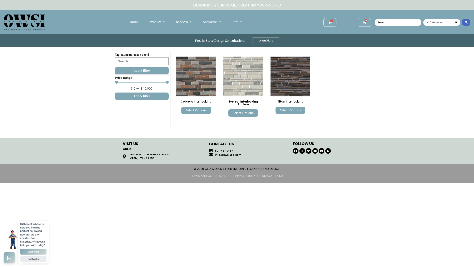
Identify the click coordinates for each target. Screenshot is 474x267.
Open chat (33, 251)
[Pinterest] (321, 151)
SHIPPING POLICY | (245, 176)
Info (235, 22)
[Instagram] (302, 151)
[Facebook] (295, 151)
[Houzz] (328, 151)
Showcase (210, 22)
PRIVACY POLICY (272, 176)
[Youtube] (315, 151)
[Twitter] (308, 151)
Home (134, 22)
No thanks (33, 258)
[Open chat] (9, 257)
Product (155, 22)
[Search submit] (466, 22)
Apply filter (141, 96)
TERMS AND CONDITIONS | (210, 176)
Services (182, 22)
